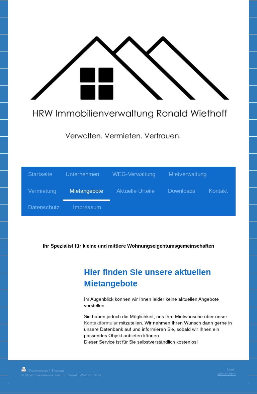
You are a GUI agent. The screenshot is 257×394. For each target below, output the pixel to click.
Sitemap (57, 370)
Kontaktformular (101, 322)
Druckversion (38, 370)
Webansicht (227, 374)
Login (231, 369)
